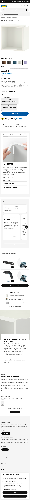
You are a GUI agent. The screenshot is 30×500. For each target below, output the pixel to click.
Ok (15, 492)
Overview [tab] (5, 134)
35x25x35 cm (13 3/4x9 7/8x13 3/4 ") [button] (19, 68)
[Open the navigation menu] (27, 5)
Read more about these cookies (10, 489)
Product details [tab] (14, 134)
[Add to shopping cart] (27, 25)
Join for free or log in (9, 119)
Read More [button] (6, 362)
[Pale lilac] (25, 62)
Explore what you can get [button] (21, 119)
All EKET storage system (15, 306)
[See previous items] (2, 402)
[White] (20, 62)
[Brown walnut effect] (3, 62)
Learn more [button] (24, 126)
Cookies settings (15, 496)
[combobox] (13, 10)
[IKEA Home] (4, 6)
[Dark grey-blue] (14, 62)
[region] (15, 37)
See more (3, 430)
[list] (15, 227)
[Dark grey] (9, 62)
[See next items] (25, 135)
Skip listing (3, 399)
